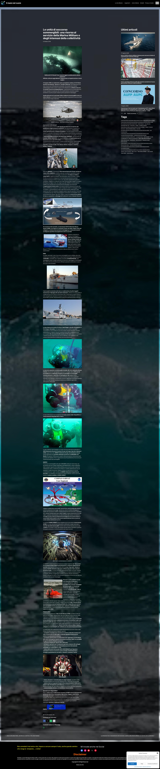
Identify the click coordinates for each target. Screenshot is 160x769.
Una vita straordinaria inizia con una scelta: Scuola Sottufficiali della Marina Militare (135, 149)
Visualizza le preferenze (152, 763)
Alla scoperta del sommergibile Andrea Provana (129, 123)
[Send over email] (51, 721)
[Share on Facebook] (44, 721)
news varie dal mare (125, 140)
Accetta (132, 763)
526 (125, 113)
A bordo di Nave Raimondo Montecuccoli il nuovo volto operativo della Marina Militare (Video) (137, 122)
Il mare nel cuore (13, 3)
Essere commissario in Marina (131, 128)
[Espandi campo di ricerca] (157, 3)
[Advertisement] (80, 18)
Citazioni (147, 127)
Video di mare (134, 151)
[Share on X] (47, 721)
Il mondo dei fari (124, 131)
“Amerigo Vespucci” (130, 153)
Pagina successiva (132, 113)
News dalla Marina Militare (144, 138)
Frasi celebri (138, 128)
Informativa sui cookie (138, 766)
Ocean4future (132, 140)
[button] (157, 753)
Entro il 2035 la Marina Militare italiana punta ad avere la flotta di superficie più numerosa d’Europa (138, 56)
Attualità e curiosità (143, 125)
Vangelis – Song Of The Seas (126, 151)
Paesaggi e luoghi (146, 140)
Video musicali (150, 151)
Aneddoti (136, 125)
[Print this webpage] (54, 721)
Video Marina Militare (142, 151)
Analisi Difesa (132, 125)
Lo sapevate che (124, 138)
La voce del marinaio (139, 136)
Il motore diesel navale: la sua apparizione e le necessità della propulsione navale (135, 133)
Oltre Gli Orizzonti (139, 140)
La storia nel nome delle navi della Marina (128, 136)
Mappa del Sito (80, 764)
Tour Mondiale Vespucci (125, 148)
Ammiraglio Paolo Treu (125, 125)
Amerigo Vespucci (141, 123)
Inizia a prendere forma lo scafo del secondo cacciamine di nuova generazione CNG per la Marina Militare (138, 82)
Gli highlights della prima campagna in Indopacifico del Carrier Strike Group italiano (135, 130)
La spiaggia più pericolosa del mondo (140, 135)
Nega (142, 763)
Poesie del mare (124, 141)
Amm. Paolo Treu (147, 123)
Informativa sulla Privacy (146, 766)
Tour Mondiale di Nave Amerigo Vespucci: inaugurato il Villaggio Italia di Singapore (135, 146)
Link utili (151, 136)
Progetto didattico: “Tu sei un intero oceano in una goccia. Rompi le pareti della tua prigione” (136, 143)
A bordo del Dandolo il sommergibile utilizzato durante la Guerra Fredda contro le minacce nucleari (138, 120)
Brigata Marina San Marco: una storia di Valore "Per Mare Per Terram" (133, 127)
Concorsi (151, 127)
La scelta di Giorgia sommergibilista (127, 135)
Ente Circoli (123, 128)
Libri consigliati (147, 136)
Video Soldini (123, 153)
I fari (151, 130)
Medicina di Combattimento (133, 138)
